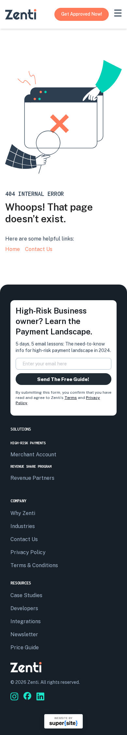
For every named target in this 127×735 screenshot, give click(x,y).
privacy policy (28, 552)
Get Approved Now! (81, 14)
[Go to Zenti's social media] (14, 696)
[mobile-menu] (118, 13)
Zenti (32, 682)
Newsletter (24, 634)
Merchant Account (33, 454)
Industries (22, 526)
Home (12, 249)
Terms (70, 397)
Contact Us (38, 249)
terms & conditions (34, 565)
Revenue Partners (32, 478)
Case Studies (26, 595)
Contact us (24, 539)
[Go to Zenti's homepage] (20, 14)
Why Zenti (22, 513)
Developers (24, 608)
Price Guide (24, 647)
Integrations (25, 621)
